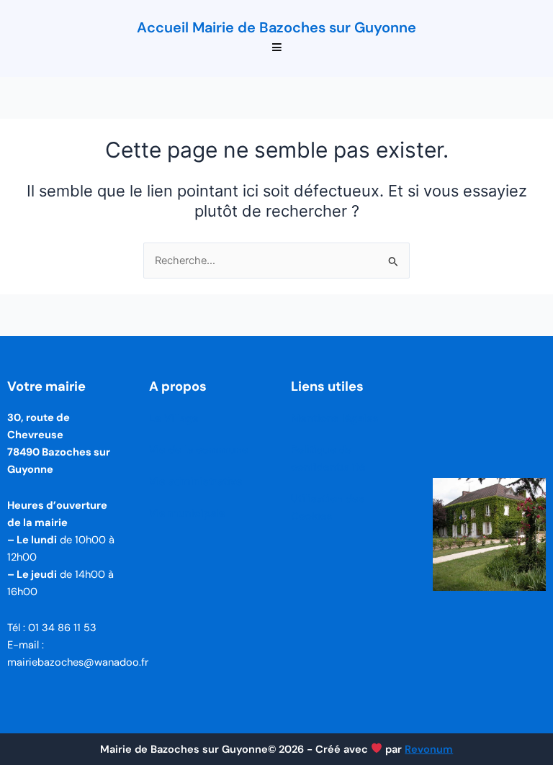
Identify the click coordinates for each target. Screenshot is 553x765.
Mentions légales (335, 418)
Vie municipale (187, 513)
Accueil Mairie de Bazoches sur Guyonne (276, 27)
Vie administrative (196, 482)
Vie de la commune (198, 450)
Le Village (174, 418)
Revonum (429, 749)
